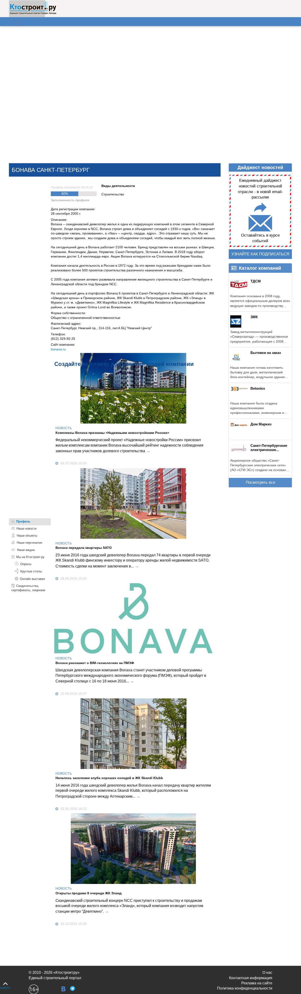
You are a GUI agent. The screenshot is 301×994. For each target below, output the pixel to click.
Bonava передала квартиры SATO (83, 548)
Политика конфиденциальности (244, 988)
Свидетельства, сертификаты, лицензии (28, 588)
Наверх (5, 987)
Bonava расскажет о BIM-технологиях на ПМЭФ (94, 663)
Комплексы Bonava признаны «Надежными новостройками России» (112, 433)
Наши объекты (27, 535)
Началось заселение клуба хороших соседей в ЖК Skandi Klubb (109, 778)
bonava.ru (58, 349)
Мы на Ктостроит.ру (30, 557)
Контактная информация (250, 978)
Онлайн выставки (32, 579)
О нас (267, 972)
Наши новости (26, 528)
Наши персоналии (29, 542)
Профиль (23, 521)
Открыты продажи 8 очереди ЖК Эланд (88, 893)
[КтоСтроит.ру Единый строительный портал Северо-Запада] (33, 13)
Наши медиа (26, 550)
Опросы (25, 564)
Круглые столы (31, 571)
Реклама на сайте (256, 983)
